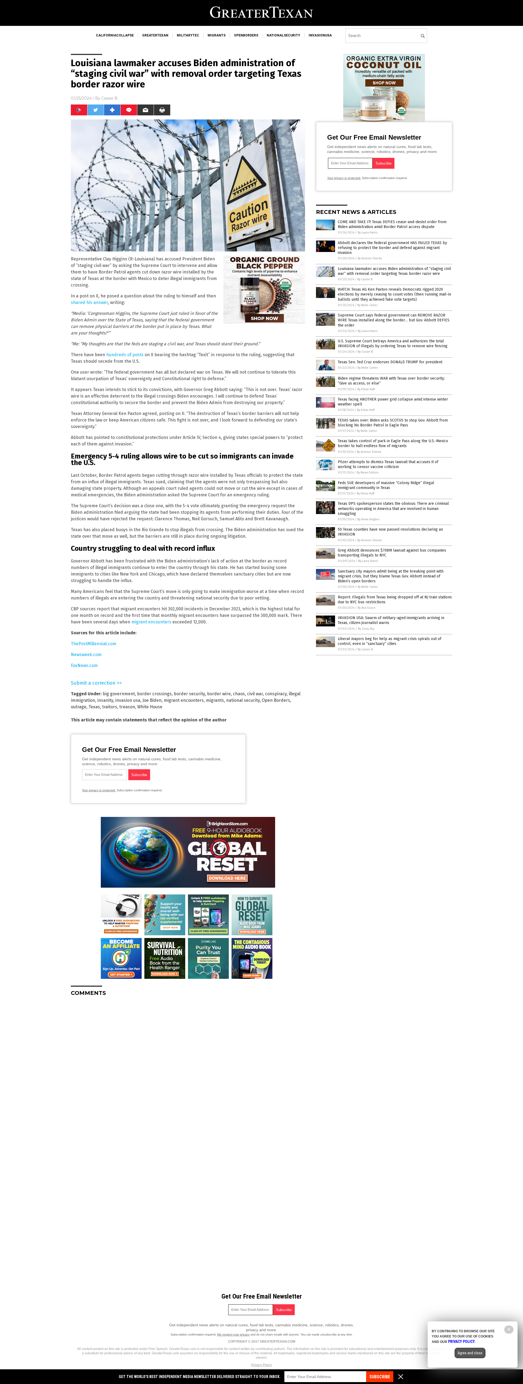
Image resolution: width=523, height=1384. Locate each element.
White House (149, 706)
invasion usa (127, 700)
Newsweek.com (86, 654)
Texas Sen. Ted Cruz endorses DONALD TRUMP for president (390, 362)
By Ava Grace (366, 608)
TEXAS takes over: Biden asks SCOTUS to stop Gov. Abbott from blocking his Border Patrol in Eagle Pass (393, 422)
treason (127, 706)
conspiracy (276, 693)
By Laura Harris (368, 232)
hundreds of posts (125, 354)
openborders (246, 35)
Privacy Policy (261, 1365)
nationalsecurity (283, 35)
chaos (239, 693)
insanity (105, 700)
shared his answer (89, 302)
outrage (78, 706)
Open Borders (276, 700)
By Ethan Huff (366, 389)
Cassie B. (109, 98)
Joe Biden (152, 700)
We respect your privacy (233, 1334)
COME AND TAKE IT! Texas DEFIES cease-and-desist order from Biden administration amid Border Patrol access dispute (392, 224)
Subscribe (379, 1376)
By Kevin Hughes (368, 519)
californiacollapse (115, 35)
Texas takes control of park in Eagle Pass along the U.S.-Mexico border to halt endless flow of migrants (393, 443)
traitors (109, 706)
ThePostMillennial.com (93, 643)
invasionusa (320, 35)
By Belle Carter (367, 305)
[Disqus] (188, 1069)
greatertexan (155, 35)
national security (243, 700)
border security (189, 693)
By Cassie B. (365, 279)
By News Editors (368, 472)
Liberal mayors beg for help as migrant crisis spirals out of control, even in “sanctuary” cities (389, 641)
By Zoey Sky (366, 629)
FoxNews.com (84, 665)
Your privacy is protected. (99, 790)
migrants (217, 35)
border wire (219, 693)
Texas (94, 706)
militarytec (188, 35)
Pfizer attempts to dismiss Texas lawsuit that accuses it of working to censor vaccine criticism (388, 464)
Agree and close (470, 1353)
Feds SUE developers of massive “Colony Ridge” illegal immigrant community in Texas (386, 485)
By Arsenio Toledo (370, 258)
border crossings (154, 693)
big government (119, 693)
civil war (255, 693)
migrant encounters (151, 622)
